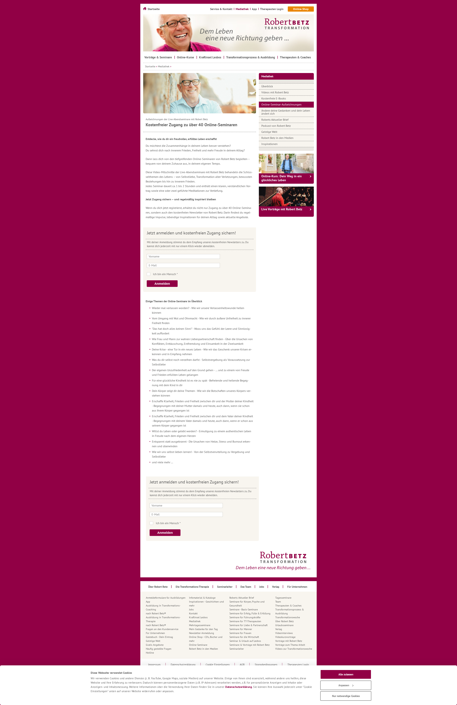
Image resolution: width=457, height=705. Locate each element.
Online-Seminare (198, 644)
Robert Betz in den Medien (277, 138)
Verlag (278, 629)
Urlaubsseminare (284, 625)
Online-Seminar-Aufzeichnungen (281, 104)
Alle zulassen (345, 674)
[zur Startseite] (228, 32)
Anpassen (343, 685)
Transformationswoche (287, 617)
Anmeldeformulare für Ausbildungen (165, 597)
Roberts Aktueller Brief (274, 119)
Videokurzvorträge (285, 637)
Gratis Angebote (155, 644)
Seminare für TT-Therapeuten (245, 621)
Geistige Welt (269, 132)
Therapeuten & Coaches (288, 605)
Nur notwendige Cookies (346, 696)
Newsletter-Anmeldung (201, 633)
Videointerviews (284, 633)
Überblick (267, 86)
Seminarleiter (236, 648)
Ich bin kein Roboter (204, 274)
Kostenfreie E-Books (273, 98)
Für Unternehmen (155, 633)
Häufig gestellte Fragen (158, 648)
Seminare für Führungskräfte (244, 617)
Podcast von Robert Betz (276, 125)
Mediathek (163, 66)
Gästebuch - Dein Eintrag (159, 637)
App (148, 601)
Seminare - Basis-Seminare (243, 609)
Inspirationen (269, 144)
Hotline (150, 652)
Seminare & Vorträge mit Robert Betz (249, 644)
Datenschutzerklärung (238, 687)
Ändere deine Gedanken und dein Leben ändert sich (285, 112)
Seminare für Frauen (240, 633)
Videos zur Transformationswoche (293, 648)
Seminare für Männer (240, 629)
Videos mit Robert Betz (275, 92)
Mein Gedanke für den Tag (203, 629)
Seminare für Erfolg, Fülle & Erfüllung (249, 613)
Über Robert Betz (284, 621)
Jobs (191, 609)
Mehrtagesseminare (199, 625)
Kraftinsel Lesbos (198, 617)
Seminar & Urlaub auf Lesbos (245, 641)
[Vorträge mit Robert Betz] (286, 196)
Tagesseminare (283, 597)
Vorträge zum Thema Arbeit (290, 644)
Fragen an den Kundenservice (162, 629)
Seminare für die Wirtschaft (244, 637)
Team (278, 601)
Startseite (150, 66)
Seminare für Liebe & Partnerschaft (248, 625)
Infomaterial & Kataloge (202, 597)
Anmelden (162, 283)
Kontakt (193, 613)
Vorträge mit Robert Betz (288, 641)
